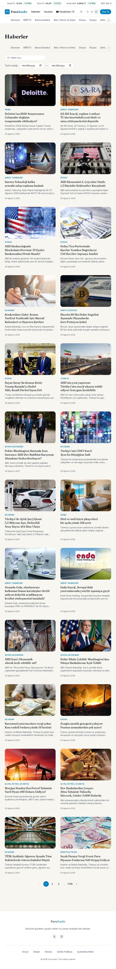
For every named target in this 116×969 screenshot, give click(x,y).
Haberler (35, 11)
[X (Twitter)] (54, 936)
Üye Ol (105, 11)
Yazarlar (48, 11)
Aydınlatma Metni (85, 951)
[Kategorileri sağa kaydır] (108, 20)
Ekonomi (15, 20)
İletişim (36, 951)
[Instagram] (61, 936)
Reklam (48, 951)
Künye (25, 951)
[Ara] (81, 11)
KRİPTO (27, 20)
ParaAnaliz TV (67, 11)
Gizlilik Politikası (64, 951)
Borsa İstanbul (42, 20)
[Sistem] (96, 12)
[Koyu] (92, 12)
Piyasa (93, 20)
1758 (70, 884)
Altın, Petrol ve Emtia (64, 20)
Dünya (82, 20)
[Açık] (88, 12)
